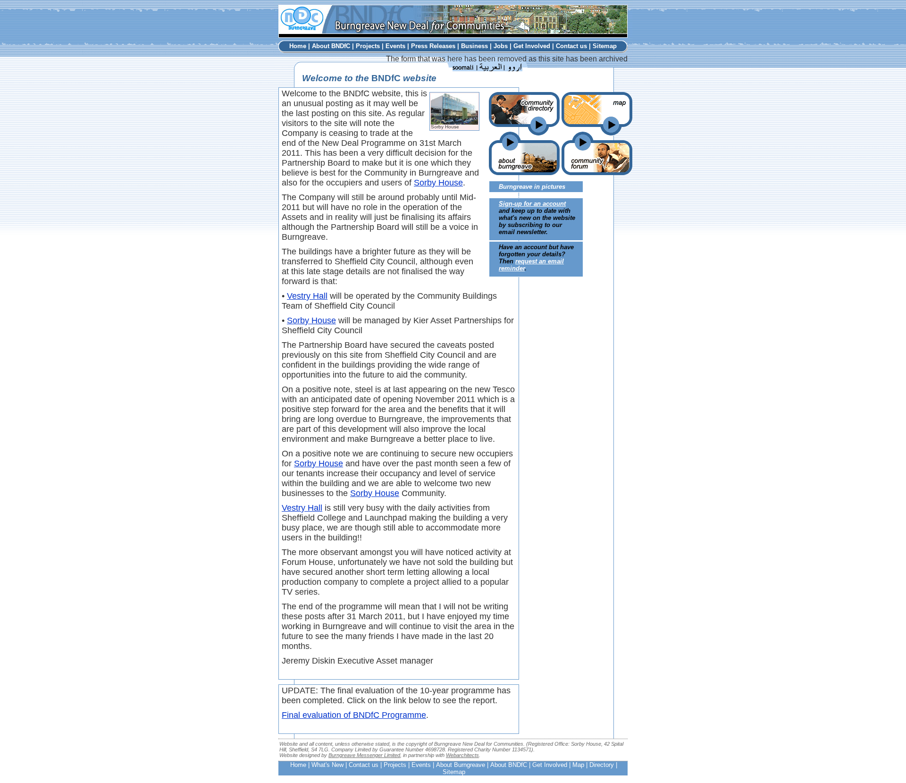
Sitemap (605, 46)
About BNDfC (331, 46)
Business (474, 46)
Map (578, 764)
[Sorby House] (454, 122)
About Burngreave (460, 764)
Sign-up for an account (532, 203)
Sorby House (438, 182)
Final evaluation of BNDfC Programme (354, 715)
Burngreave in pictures (532, 186)
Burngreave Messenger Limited (364, 755)
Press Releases (433, 46)
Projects (368, 46)
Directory (601, 764)
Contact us (571, 46)
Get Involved (531, 46)
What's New (327, 764)
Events (395, 46)
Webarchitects (462, 755)
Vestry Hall (307, 296)
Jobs (501, 46)
